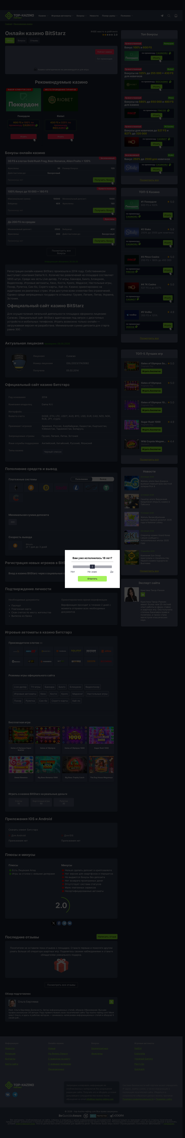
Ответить (92, 578)
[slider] (92, 567)
